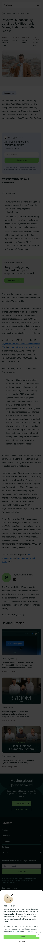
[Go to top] (38, 934)
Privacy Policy (16, 931)
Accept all (21, 937)
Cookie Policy (28, 931)
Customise (21, 941)
